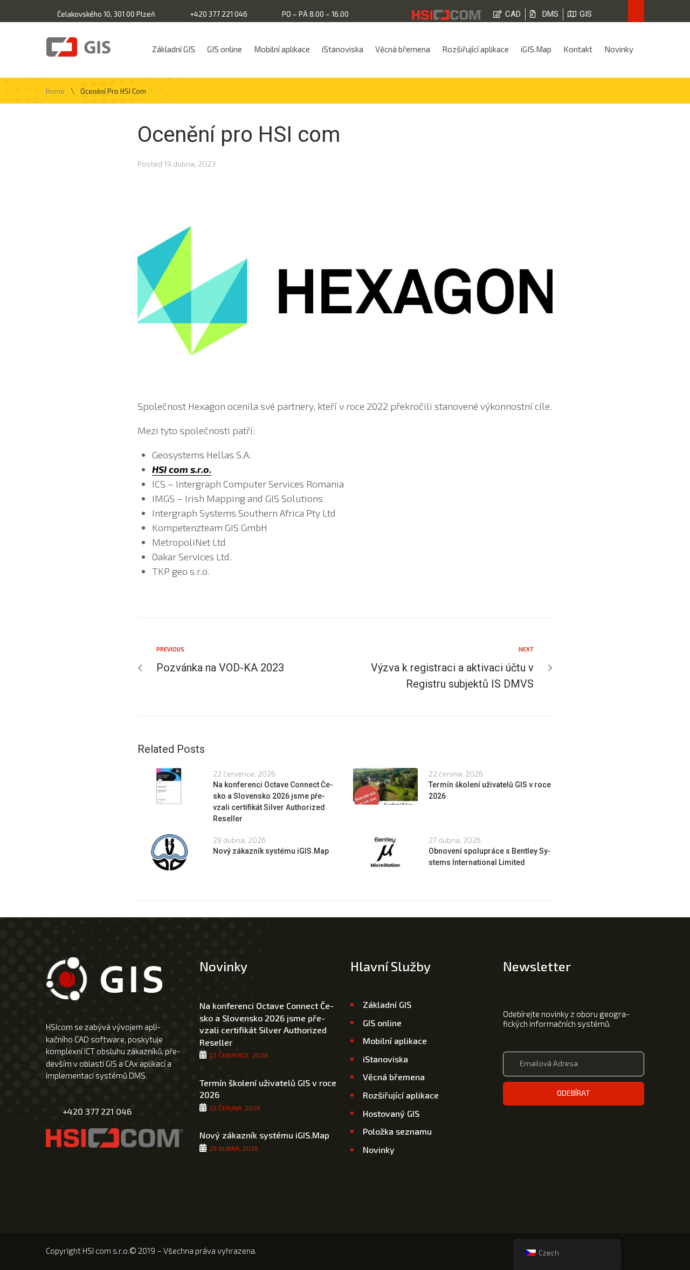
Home (55, 91)
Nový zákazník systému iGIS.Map (271, 851)
